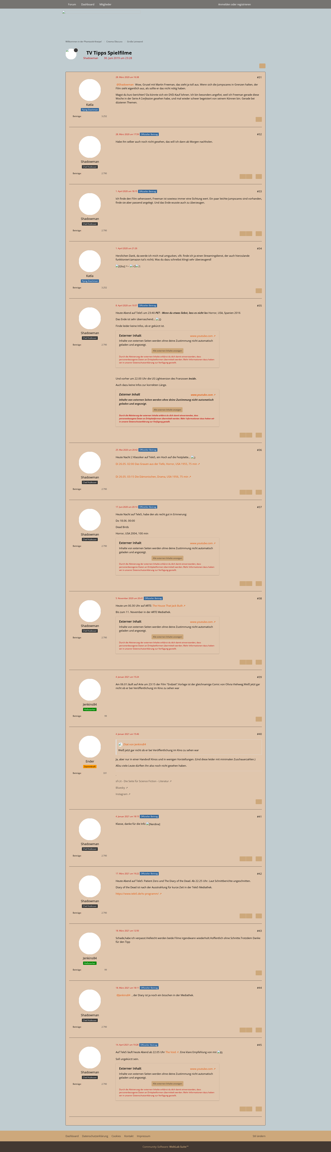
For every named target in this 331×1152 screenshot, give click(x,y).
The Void (171, 1052)
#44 (259, 987)
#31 (259, 77)
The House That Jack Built (168, 605)
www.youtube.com (201, 336)
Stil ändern (259, 1136)
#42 (259, 873)
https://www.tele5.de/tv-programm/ (137, 893)
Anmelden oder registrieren (234, 4)
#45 (259, 1045)
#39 (259, 677)
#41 (259, 816)
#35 (259, 305)
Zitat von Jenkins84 (134, 744)
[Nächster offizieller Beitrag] (249, 176)
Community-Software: (166, 1146)
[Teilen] (262, 65)
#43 (259, 930)
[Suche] (259, 4)
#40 (259, 734)
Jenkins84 (124, 995)
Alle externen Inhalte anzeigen (167, 350)
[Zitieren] (259, 119)
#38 (259, 598)
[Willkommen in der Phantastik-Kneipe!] (165, 23)
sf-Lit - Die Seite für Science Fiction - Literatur (142, 781)
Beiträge (77, 116)
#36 (259, 450)
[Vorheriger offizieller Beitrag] (243, 176)
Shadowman (126, 84)
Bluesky (120, 787)
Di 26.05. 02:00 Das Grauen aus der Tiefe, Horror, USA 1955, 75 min (156, 464)
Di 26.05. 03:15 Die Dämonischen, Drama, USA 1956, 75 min (152, 476)
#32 (259, 134)
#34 (259, 248)
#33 (259, 191)
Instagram (122, 794)
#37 (259, 507)
